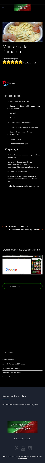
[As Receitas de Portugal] (22, 7)
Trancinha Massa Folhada (11, 372)
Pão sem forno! (8, 377)
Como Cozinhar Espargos (11, 368)
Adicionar (12, 83)
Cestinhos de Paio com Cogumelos (24, 230)
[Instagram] (29, 448)
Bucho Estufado (8, 360)
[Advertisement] (22, 68)
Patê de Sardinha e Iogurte (17, 226)
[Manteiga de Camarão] (22, 32)
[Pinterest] (16, 448)
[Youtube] (23, 448)
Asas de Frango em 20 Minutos (13, 364)
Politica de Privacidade (22, 439)
